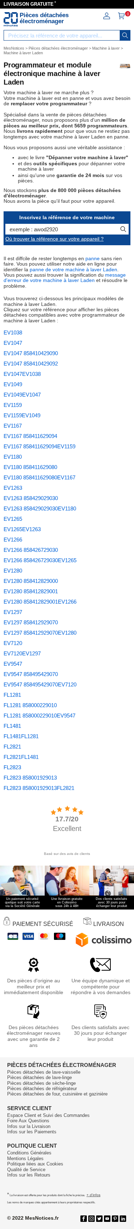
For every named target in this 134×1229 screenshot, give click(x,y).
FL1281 (12, 695)
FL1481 (12, 726)
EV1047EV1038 (22, 374)
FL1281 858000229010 (30, 705)
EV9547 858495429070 (31, 674)
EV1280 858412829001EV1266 (40, 602)
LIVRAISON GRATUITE (29, 4)
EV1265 (13, 519)
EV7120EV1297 (22, 653)
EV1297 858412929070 (31, 622)
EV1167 (13, 426)
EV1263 (13, 488)
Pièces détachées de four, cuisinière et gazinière (57, 1094)
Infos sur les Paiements (31, 1131)
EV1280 (13, 571)
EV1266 (13, 540)
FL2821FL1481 (21, 757)
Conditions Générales (29, 1152)
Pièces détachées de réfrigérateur (42, 1088)
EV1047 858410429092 (31, 364)
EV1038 (13, 332)
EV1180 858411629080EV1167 (39, 477)
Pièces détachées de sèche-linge (41, 1083)
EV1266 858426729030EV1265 (40, 560)
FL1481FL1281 (21, 736)
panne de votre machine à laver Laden (73, 269)
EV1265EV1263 (22, 529)
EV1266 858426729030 (31, 550)
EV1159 (13, 405)
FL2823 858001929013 (30, 778)
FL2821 (12, 747)
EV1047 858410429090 (31, 353)
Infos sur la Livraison (28, 1126)
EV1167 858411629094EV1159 (39, 446)
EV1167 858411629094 (30, 436)
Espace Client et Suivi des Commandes (48, 1115)
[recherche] (125, 35)
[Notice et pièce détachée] (11, 19)
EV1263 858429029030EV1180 (40, 508)
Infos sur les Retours (28, 1175)
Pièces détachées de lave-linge (39, 1077)
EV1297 (13, 612)
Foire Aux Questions (28, 1120)
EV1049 (13, 384)
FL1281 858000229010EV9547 (39, 715)
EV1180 (13, 457)
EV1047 (13, 343)
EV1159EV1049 (22, 415)
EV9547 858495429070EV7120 (40, 684)
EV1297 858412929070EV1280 (40, 633)
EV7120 (13, 643)
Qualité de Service (26, 1169)
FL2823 (12, 767)
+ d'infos (93, 1195)
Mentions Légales (25, 1158)
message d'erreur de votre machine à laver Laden (65, 277)
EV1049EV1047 (22, 395)
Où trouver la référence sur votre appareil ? (54, 239)
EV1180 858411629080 (30, 467)
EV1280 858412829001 (31, 591)
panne (92, 258)
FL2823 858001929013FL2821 (39, 788)
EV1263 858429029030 (31, 498)
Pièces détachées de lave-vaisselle (43, 1072)
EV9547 (13, 664)
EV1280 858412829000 (31, 581)
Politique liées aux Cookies (35, 1164)
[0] (121, 18)
